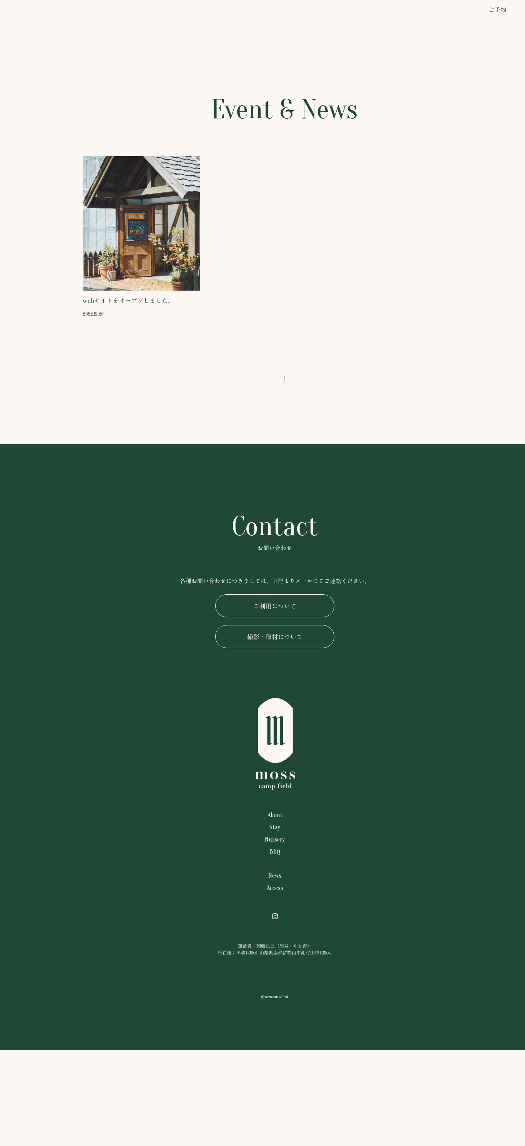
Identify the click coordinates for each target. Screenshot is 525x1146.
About (25, 83)
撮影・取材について (274, 637)
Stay (25, 97)
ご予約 (497, 10)
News (25, 153)
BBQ (25, 124)
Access (25, 166)
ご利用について (274, 606)
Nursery (25, 110)
